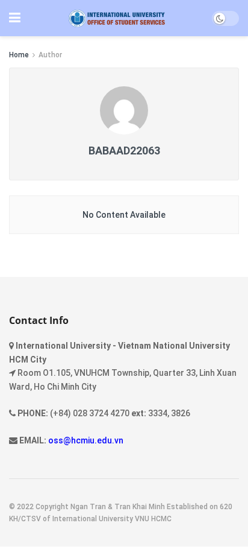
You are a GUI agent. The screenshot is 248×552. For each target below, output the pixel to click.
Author (50, 55)
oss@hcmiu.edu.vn (85, 440)
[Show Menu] (14, 18)
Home (19, 55)
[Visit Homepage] (116, 18)
